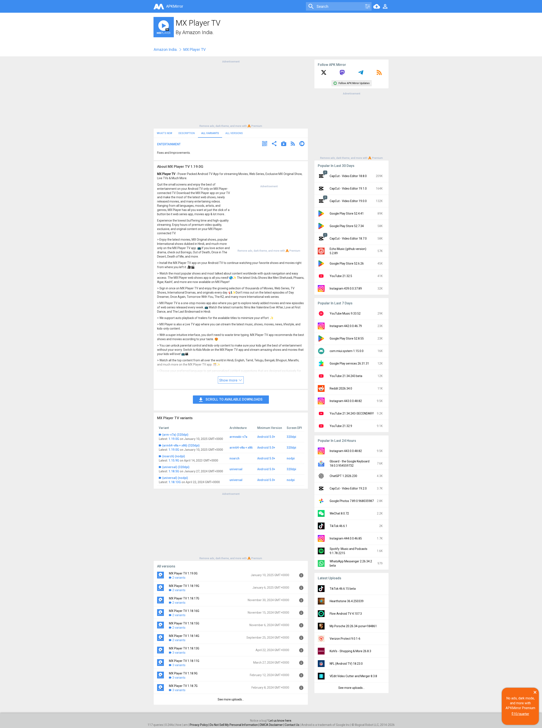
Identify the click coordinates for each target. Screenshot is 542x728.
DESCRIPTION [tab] (186, 133)
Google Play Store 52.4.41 (347, 213)
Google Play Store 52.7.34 (347, 226)
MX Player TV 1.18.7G (183, 686)
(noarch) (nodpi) (173, 456)
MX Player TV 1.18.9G (183, 673)
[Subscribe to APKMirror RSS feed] (379, 74)
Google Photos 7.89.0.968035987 (352, 501)
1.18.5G (174, 471)
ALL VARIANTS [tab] (210, 133)
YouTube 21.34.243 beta (346, 376)
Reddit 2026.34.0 (341, 388)
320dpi (291, 436)
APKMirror (174, 6)
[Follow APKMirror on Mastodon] (342, 74)
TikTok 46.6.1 (338, 526)
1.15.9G (174, 460)
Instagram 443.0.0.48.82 (346, 401)
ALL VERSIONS (234, 133)
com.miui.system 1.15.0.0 (347, 351)
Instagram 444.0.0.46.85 (346, 538)
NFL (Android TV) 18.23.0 (346, 663)
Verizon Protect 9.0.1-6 (345, 638)
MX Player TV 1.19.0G (183, 573)
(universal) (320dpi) (175, 467)
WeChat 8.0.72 (339, 513)
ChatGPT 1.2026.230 (343, 476)
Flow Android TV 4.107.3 (346, 613)
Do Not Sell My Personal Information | (235, 725)
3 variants (178, 652)
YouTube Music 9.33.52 (345, 313)
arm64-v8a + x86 (241, 447)
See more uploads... (231, 699)
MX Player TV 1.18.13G (184, 648)
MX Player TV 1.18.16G (184, 611)
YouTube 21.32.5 (341, 276)
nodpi (291, 458)
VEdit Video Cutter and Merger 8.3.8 (353, 676)
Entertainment (169, 144)
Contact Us (292, 725)
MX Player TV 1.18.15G (184, 623)
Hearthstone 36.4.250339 (347, 601)
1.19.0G (174, 439)
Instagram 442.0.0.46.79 (346, 326)
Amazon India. (198, 32)
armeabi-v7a (238, 436)
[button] (264, 144)
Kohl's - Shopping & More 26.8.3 (350, 651)
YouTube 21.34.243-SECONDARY (352, 413)
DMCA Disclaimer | (272, 725)
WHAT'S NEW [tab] (164, 133)
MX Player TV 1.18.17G (184, 598)
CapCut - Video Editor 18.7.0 (348, 238)
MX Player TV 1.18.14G (184, 636)
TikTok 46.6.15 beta (343, 588)
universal (236, 469)
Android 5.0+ (266, 436)
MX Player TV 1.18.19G (184, 586)
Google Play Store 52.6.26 (347, 263)
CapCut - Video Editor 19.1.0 (348, 188)
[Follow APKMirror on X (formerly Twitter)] (323, 74)
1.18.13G (175, 482)
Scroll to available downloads (234, 399)
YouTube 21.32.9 (341, 426)
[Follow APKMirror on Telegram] (360, 74)
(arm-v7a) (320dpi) (175, 434)
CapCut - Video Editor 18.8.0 (348, 176)
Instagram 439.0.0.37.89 (346, 288)
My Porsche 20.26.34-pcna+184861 (353, 626)
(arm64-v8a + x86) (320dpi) (181, 445)
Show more (228, 380)
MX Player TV (194, 49)
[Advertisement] (231, 93)
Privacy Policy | (200, 725)
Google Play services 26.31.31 (349, 363)
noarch (234, 458)
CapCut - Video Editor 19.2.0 (348, 488)
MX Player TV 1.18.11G (184, 661)
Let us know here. (280, 720)
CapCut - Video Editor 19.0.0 (348, 201)
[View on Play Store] (283, 144)
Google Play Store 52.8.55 (347, 338)
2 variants (178, 577)
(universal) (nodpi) (175, 478)
